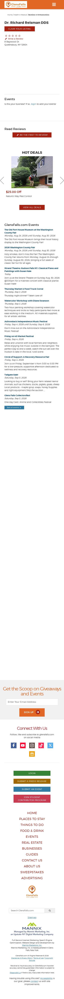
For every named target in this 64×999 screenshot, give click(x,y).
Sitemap (32, 917)
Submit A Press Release (31, 781)
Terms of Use (39, 958)
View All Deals (32, 207)
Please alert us (15, 973)
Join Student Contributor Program (32, 798)
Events (32, 836)
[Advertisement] (32, 551)
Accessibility (46, 978)
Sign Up (29, 712)
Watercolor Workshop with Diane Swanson (26, 300)
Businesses (32, 848)
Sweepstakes (32, 872)
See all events (13, 407)
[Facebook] (14, 745)
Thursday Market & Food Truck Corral (23, 289)
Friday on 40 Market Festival (19, 336)
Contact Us (32, 860)
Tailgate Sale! (11, 374)
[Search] (50, 910)
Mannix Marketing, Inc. (32, 945)
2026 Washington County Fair (19, 247)
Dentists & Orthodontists (38, 15)
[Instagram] (32, 745)
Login (32, 773)
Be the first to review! (33, 135)
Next (62, 180)
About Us (32, 866)
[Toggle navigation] (53, 4)
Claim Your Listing (19, 29)
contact (34, 981)
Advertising (32, 878)
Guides (32, 854)
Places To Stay (32, 819)
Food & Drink (32, 831)
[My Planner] (32, 754)
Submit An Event (32, 789)
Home (9, 15)
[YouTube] (23, 745)
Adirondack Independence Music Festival (25, 321)
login (33, 104)
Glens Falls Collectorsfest (17, 395)
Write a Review (15, 38)
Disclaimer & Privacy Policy (21, 958)
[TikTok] (41, 745)
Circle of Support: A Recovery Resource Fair (26, 357)
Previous (2, 180)
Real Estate (32, 842)
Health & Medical (20, 15)
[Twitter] (50, 745)
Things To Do (32, 825)
